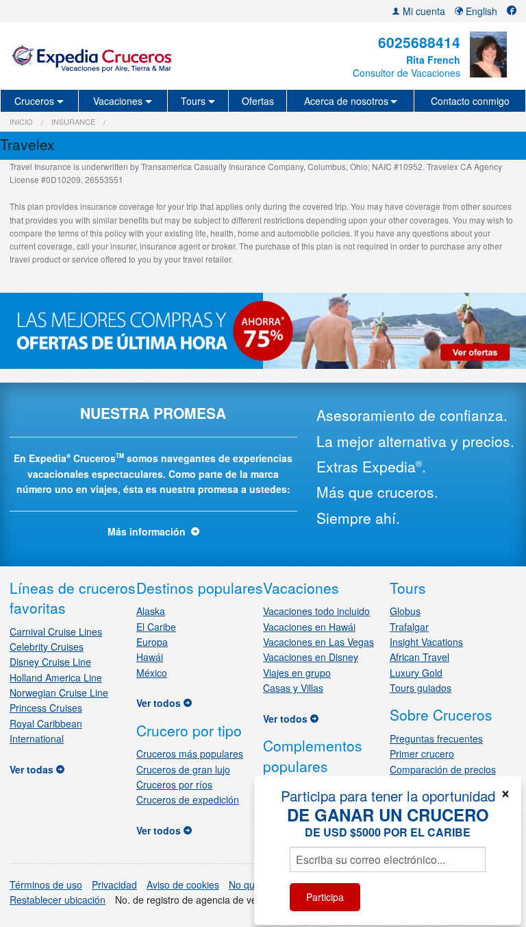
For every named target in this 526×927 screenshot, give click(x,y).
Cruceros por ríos (174, 784)
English (480, 11)
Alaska (150, 611)
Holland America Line (56, 677)
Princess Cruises (46, 707)
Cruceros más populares (189, 753)
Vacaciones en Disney (310, 657)
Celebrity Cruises (47, 646)
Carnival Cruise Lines (56, 631)
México (151, 672)
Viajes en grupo (297, 672)
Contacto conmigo (470, 101)
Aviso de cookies (183, 884)
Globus (405, 611)
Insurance (73, 121)
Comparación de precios (443, 769)
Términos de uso (46, 884)
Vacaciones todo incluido (316, 611)
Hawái (149, 657)
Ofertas (258, 101)
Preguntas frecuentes (436, 738)
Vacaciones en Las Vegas (318, 642)
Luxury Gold (416, 672)
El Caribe (156, 627)
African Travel (419, 657)
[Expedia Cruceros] (92, 56)
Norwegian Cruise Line (59, 692)
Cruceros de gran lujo (183, 769)
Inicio (21, 121)
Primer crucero (422, 753)
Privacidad (114, 884)
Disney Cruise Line (50, 662)
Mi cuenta (422, 11)
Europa (152, 642)
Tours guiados (420, 688)
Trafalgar (409, 627)
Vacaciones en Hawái (309, 627)
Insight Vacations (426, 642)
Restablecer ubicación (57, 899)
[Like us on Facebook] (511, 11)
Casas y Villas (293, 688)
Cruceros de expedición (187, 799)
